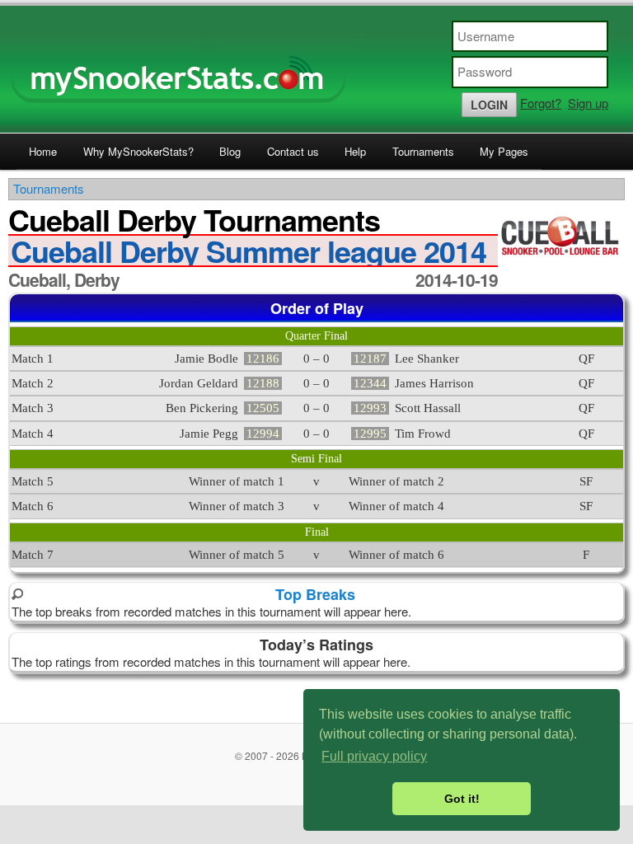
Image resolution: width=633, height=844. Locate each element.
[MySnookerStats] (316, 69)
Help (355, 151)
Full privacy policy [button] (374, 756)
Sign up (588, 102)
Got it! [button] (462, 798)
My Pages (504, 151)
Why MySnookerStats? (138, 151)
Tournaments (423, 151)
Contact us (293, 151)
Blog (230, 151)
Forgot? (540, 102)
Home (43, 151)
